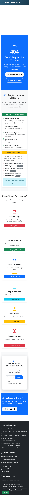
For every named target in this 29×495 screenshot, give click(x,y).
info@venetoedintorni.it (9, 459)
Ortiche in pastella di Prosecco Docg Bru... (14, 435)
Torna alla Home (15, 74)
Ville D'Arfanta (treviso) (9, 440)
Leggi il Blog (15, 299)
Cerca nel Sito (15, 80)
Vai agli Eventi (15, 226)
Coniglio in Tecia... (7, 438)
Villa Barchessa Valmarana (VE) (11, 443)
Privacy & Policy (7, 469)
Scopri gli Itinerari (15, 250)
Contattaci (11, 409)
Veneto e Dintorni (11, 2)
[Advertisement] (14, 21)
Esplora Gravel (15, 277)
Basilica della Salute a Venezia (11, 445)
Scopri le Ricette (15, 345)
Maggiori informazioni (15, 490)
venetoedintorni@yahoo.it (10, 462)
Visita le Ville (15, 321)
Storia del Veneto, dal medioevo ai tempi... (14, 429)
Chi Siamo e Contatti (8, 466)
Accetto (6, 492)
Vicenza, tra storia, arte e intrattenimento (14, 448)
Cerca (19, 377)
